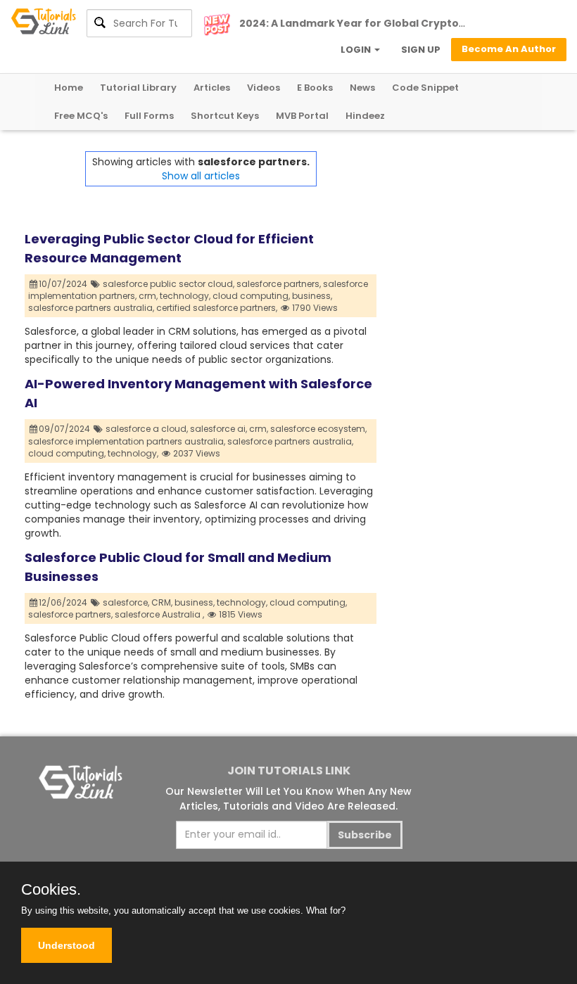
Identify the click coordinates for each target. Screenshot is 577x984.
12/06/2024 (64, 602)
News (362, 87)
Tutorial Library (138, 87)
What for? (325, 910)
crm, (148, 296)
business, (312, 296)
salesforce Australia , (159, 614)
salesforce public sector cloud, (168, 284)
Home (68, 87)
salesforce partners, (278, 284)
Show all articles (201, 176)
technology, (185, 296)
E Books (315, 87)
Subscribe (365, 835)
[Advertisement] (464, 221)
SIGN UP (420, 49)
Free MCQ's (81, 115)
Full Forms (149, 115)
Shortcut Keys (225, 115)
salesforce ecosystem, (318, 429)
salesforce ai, (218, 429)
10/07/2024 (64, 284)
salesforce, (126, 602)
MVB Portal (302, 115)
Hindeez (365, 115)
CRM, (161, 602)
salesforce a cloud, (147, 429)
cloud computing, (251, 296)
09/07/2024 (65, 429)
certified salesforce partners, (216, 308)
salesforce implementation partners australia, (126, 441)
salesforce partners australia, (91, 308)
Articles (212, 87)
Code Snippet (425, 87)
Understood (66, 945)
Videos (263, 87)
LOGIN (357, 49)
